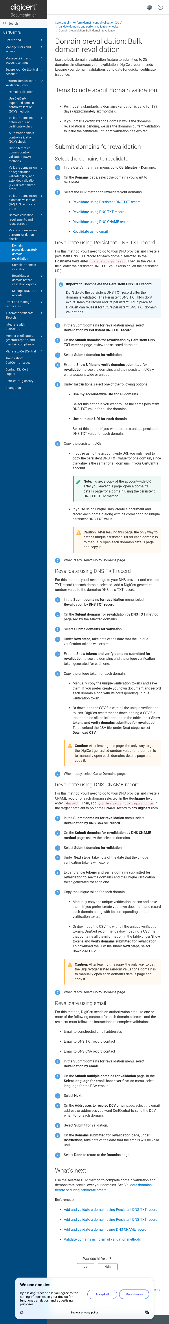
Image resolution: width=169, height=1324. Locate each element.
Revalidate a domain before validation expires (24, 280)
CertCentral (12, 32)
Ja (85, 1266)
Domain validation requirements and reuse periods (21, 219)
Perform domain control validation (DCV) (22, 83)
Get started (13, 40)
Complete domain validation (24, 267)
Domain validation (21, 92)
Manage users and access (18, 49)
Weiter (153, 1290)
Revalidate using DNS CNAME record (101, 222)
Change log (13, 387)
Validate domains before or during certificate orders (21, 122)
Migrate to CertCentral (21, 351)
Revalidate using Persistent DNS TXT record (107, 202)
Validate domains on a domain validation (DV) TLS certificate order (23, 202)
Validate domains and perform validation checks (24, 235)
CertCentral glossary (19, 381)
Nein (108, 1266)
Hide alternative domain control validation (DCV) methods (20, 154)
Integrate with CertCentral (15, 327)
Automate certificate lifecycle (19, 315)
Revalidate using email (90, 231)
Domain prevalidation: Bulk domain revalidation (24, 252)
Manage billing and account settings (18, 61)
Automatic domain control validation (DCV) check (21, 137)
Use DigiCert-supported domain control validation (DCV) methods (21, 105)
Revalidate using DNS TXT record (98, 212)
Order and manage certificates (18, 304)
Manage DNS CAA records (24, 293)
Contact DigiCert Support (17, 372)
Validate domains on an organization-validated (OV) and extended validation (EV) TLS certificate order (23, 178)
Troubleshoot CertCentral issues (18, 360)
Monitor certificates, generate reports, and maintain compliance (20, 340)
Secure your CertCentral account (22, 72)
